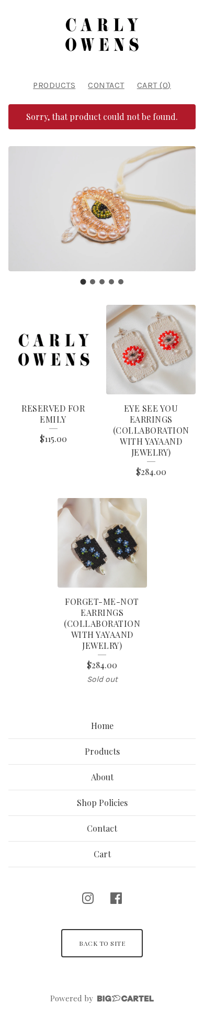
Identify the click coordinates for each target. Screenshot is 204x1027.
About (102, 776)
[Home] (102, 36)
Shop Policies (102, 802)
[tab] (83, 281)
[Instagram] (88, 898)
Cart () (154, 85)
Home (102, 725)
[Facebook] (116, 898)
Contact (106, 85)
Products (54, 85)
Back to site (102, 943)
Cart (102, 853)
